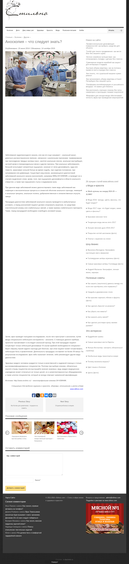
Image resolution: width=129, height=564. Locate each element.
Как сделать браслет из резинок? (101, 306)
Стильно (9, 37)
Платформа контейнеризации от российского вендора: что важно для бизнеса (105, 86)
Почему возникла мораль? (99, 362)
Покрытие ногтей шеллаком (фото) (102, 233)
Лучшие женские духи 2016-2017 (101, 228)
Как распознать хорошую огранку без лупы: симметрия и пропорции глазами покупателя (104, 91)
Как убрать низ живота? (97, 311)
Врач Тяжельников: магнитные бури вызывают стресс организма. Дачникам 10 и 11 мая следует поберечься (22, 515)
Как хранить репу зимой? (98, 317)
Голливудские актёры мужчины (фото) (103, 258)
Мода (58, 30)
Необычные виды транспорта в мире (103, 356)
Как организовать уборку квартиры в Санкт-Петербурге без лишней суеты (104, 80)
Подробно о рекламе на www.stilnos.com (101, 500)
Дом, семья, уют (28, 30)
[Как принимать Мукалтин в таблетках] (67, 427)
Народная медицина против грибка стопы (19, 438)
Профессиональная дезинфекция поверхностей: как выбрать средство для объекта (103, 46)
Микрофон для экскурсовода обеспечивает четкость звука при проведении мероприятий (104, 97)
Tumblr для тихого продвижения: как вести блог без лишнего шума (103, 52)
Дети (18, 30)
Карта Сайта (10, 498)
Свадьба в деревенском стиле (100, 292)
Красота (50, 30)
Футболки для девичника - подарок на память (24, 407)
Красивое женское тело (97, 217)
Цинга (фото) (93, 373)
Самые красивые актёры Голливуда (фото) (105, 264)
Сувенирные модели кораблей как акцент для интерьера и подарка (103, 63)
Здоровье (40, 30)
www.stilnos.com (76, 389)
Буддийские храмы (95, 337)
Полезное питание (69, 30)
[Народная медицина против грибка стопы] (22, 427)
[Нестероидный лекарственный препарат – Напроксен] (44, 427)
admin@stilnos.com (113, 498)
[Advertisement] (41, 125)
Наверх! (54, 562)
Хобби (81, 30)
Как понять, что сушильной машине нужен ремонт (103, 74)
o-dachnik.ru (68, 559)
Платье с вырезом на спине (99, 239)
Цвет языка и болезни (97, 367)
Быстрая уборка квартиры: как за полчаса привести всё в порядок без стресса (103, 69)
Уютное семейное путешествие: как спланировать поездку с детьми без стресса (104, 58)
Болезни (10, 30)
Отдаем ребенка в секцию (64, 406)
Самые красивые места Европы (101, 342)
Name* (37, 480)
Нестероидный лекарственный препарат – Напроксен (44, 439)
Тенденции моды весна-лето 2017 (102, 222)
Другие (26, 37)
